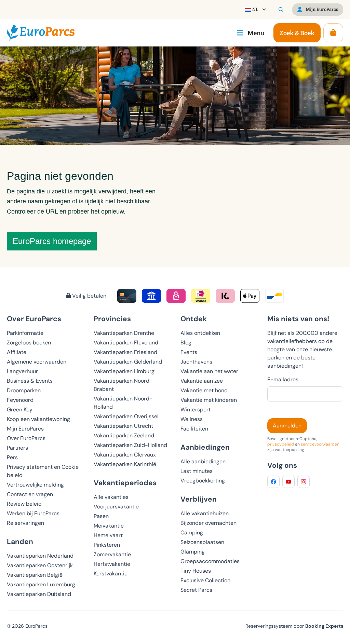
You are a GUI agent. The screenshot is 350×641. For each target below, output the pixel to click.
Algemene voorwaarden (36, 361)
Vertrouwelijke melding (35, 484)
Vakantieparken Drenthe (124, 333)
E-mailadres (282, 379)
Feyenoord (20, 400)
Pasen (101, 516)
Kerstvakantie (110, 573)
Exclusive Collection (205, 580)
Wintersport (195, 409)
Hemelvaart (108, 535)
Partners (17, 447)
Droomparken (24, 390)
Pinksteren (107, 544)
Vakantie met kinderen (208, 400)
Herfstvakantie (112, 564)
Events (188, 352)
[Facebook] (273, 482)
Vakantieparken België (35, 574)
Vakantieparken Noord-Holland (123, 402)
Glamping (192, 551)
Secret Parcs (196, 590)
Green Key (19, 409)
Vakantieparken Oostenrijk (40, 565)
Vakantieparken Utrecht (123, 425)
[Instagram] (303, 482)
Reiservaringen (25, 523)
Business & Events (30, 380)
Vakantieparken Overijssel (126, 416)
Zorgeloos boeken (29, 342)
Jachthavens (196, 361)
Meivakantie (109, 525)
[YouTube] (288, 482)
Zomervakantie (112, 554)
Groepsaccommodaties (210, 561)
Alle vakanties (111, 497)
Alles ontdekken (200, 333)
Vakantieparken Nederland (40, 555)
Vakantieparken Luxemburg (41, 584)
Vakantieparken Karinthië (125, 464)
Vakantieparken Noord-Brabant (123, 385)
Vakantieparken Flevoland (126, 342)
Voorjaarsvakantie (116, 506)
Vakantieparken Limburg (124, 371)
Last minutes (196, 471)
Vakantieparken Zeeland (124, 435)
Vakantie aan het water (209, 371)
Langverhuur (22, 371)
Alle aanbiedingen (203, 461)
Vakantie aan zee (201, 380)
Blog (185, 342)
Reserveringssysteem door (294, 626)
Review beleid (24, 503)
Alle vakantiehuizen (204, 513)
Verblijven (198, 499)
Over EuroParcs (26, 438)
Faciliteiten (194, 428)
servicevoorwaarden (320, 444)
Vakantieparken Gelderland (128, 361)
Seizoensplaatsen (202, 542)
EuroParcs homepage (52, 241)
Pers (12, 457)
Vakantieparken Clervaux (125, 454)
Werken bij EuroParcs (33, 513)
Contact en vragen (30, 494)
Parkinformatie (25, 333)
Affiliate (16, 352)
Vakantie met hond (204, 390)
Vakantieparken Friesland (125, 352)
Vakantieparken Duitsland (39, 594)
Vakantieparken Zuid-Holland (130, 445)
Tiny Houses (195, 570)
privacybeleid (280, 444)
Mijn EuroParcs (25, 428)
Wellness (191, 419)
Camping (191, 532)
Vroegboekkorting (202, 480)
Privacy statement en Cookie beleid (43, 471)
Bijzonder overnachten (208, 523)
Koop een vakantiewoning (38, 419)
